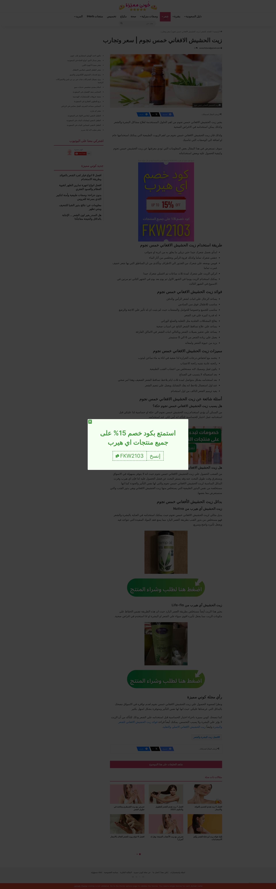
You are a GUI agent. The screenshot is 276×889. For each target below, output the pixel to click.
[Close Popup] (90, 422)
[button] (155, 456)
